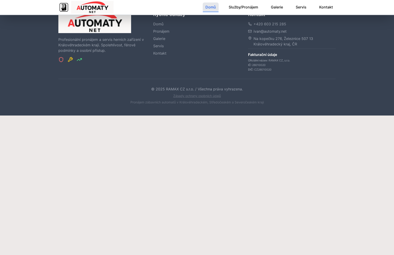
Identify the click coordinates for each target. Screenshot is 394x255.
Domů (210, 7)
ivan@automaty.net (270, 31)
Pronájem (161, 31)
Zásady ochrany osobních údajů (197, 96)
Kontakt (326, 7)
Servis (301, 7)
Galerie (277, 7)
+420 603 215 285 (270, 24)
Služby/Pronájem (243, 7)
